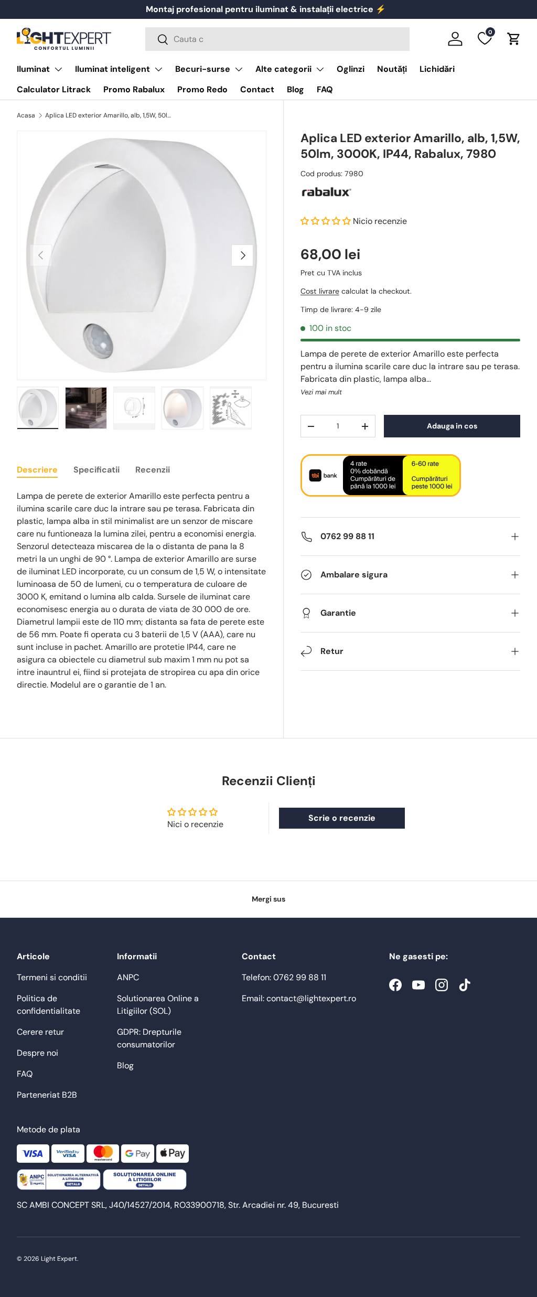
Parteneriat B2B (47, 1094)
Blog (295, 89)
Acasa (26, 115)
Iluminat (33, 68)
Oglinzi (350, 68)
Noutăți (392, 68)
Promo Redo (202, 89)
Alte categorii (283, 68)
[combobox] (277, 39)
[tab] (37, 469)
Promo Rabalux (134, 89)
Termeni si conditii (52, 977)
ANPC (128, 977)
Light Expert (59, 1259)
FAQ (325, 89)
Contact (257, 89)
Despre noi (37, 1052)
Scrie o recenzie (341, 817)
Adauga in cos (452, 426)
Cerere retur (40, 1031)
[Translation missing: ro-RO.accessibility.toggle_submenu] (58, 69)
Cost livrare (319, 291)
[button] (513, 38)
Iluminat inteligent (112, 68)
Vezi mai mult (321, 392)
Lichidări (437, 68)
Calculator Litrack (54, 89)
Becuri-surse (202, 68)
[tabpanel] (141, 590)
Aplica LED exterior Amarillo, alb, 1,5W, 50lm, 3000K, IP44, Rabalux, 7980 (108, 115)
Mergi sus (268, 899)
